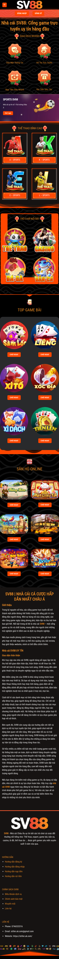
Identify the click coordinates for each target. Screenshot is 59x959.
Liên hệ (8, 908)
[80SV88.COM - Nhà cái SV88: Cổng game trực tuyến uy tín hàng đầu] (29, 5)
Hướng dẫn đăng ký (13, 861)
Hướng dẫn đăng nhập (15, 866)
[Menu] (4, 4)
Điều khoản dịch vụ (13, 894)
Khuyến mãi (10, 903)
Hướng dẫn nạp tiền (14, 871)
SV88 (42, 624)
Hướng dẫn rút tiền (13, 876)
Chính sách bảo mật (14, 899)
